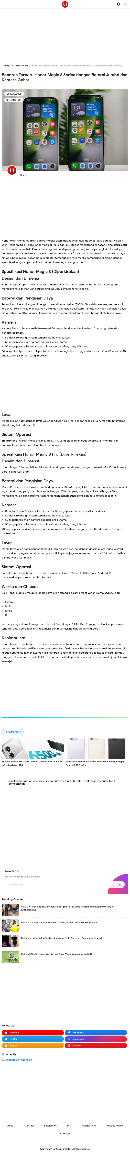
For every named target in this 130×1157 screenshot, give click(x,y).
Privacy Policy (114, 1125)
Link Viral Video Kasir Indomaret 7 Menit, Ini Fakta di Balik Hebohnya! (59, 922)
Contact (29, 1125)
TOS (69, 1125)
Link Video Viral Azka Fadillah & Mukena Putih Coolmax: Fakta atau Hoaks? (61, 938)
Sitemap (65, 1133)
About (11, 1125)
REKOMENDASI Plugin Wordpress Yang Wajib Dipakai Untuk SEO (56, 954)
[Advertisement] (65, 35)
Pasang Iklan (89, 1125)
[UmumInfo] (65, 4)
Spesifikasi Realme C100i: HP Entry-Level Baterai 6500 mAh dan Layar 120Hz (32, 763)
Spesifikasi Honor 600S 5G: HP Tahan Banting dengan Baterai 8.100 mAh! (95, 763)
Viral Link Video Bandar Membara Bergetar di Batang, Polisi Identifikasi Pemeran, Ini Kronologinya (67, 908)
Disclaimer (50, 1125)
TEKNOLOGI (15, 100)
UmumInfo (65, 1149)
